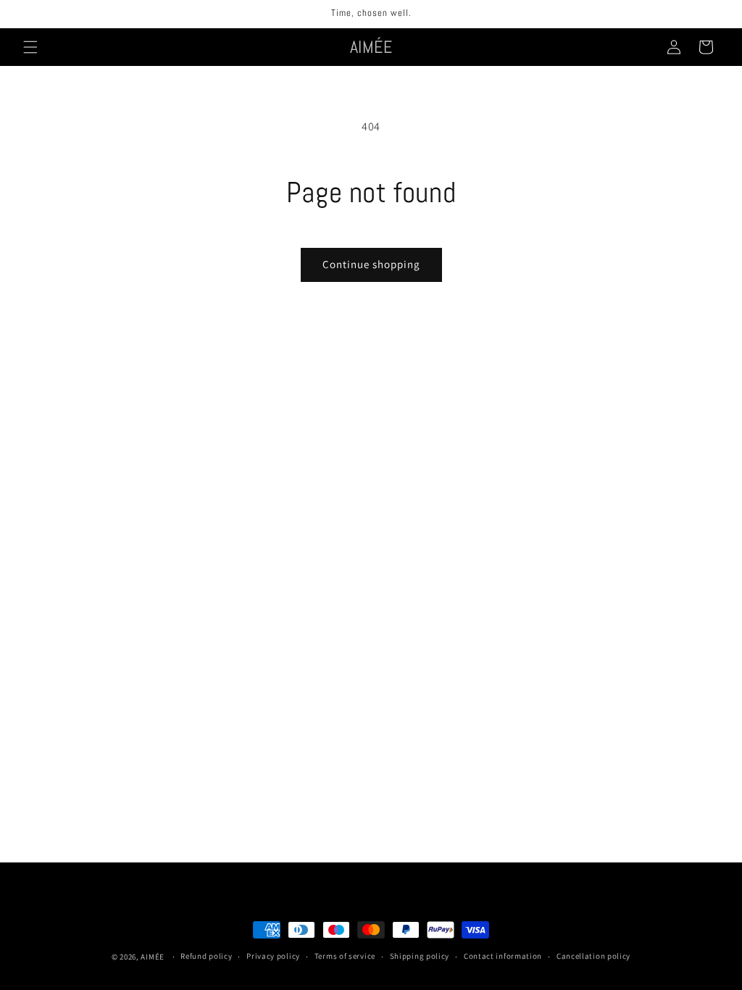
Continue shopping (371, 264)
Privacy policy (273, 956)
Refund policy (206, 956)
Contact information (503, 956)
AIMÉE (152, 957)
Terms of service (344, 956)
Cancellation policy (593, 956)
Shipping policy (420, 956)
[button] (30, 47)
